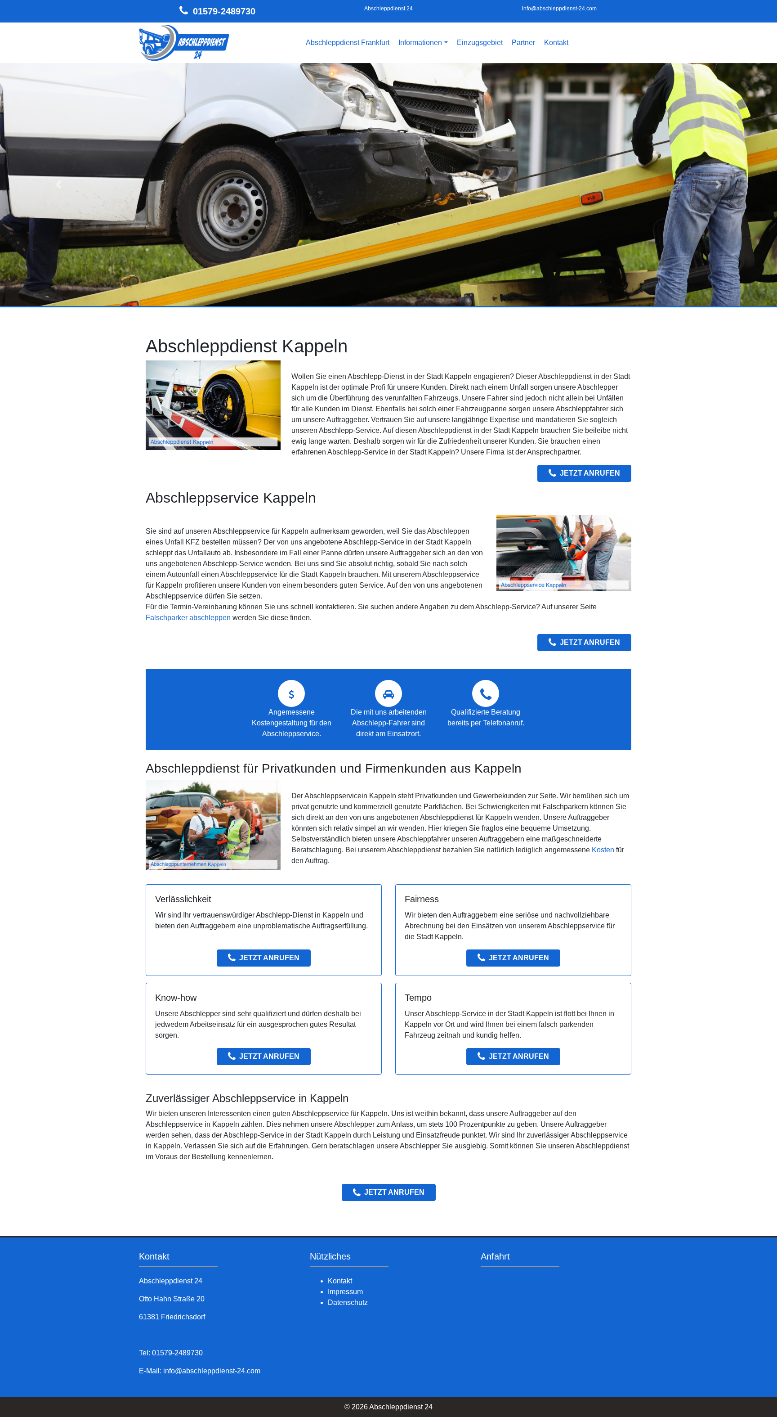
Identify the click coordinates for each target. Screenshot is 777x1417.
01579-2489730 (224, 11)
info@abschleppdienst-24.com (559, 8)
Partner (523, 42)
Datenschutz (348, 1302)
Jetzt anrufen (590, 473)
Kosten (603, 850)
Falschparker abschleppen (188, 617)
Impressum (345, 1292)
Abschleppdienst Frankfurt (347, 42)
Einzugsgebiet (480, 42)
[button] (58, 184)
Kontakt (556, 42)
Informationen (420, 42)
